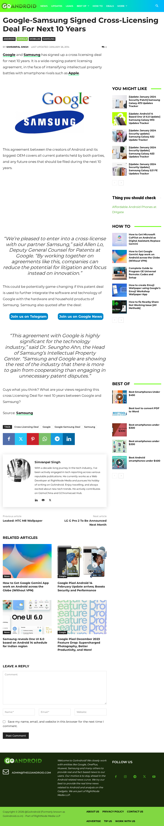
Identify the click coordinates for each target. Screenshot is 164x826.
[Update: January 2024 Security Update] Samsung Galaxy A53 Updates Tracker (142, 152)
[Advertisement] (55, 201)
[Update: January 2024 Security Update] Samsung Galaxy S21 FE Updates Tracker (143, 169)
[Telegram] (57, 439)
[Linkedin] (69, 439)
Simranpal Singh (17, 47)
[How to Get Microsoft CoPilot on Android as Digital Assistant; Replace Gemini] (119, 239)
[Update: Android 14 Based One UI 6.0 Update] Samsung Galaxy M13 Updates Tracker (144, 118)
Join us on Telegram (29, 317)
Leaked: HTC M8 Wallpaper (22, 520)
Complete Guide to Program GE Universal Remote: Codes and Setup (142, 273)
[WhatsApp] (45, 439)
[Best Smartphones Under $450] (119, 397)
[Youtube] (154, 777)
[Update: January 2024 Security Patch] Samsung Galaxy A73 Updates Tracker (144, 101)
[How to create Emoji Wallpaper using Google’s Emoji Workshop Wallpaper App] (119, 290)
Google (22, 39)
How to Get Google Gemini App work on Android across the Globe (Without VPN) (26, 586)
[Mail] (43, 499)
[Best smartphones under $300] (119, 429)
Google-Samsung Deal (67, 426)
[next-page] (121, 182)
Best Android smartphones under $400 (144, 459)
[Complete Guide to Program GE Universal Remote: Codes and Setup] (119, 273)
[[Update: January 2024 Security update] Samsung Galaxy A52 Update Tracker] (119, 135)
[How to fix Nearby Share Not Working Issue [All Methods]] (119, 307)
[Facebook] (9, 439)
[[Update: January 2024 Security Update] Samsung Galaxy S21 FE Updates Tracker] (119, 169)
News (7, 576)
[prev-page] (114, 182)
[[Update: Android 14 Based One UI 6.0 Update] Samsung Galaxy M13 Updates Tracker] (119, 118)
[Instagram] (125, 777)
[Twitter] (21, 439)
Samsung (49, 39)
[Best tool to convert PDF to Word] (119, 413)
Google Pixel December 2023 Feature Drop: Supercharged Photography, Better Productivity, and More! (79, 644)
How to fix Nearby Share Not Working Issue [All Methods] (144, 305)
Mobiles (35, 39)
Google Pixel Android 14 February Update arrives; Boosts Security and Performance (81, 586)
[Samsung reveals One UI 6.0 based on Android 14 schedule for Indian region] (27, 617)
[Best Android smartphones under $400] (119, 462)
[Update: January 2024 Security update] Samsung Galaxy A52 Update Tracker (142, 135)
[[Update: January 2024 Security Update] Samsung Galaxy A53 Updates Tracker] (119, 152)
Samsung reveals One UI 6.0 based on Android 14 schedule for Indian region (25, 642)
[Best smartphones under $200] (119, 446)
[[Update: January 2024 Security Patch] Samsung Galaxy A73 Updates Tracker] (119, 101)
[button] (157, 6)
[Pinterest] (33, 439)
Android (9, 39)
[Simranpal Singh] (18, 481)
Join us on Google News (80, 317)
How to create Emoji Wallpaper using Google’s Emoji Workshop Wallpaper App (144, 290)
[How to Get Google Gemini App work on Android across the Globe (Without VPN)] (27, 561)
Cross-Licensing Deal (26, 426)
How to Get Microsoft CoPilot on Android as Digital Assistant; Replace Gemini (144, 239)
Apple (73, 73)
